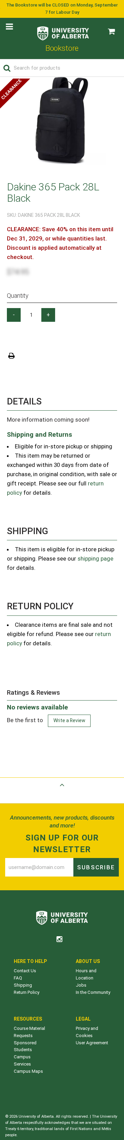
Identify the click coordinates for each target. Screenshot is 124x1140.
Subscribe (96, 867)
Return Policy (26, 992)
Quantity (18, 295)
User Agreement (92, 1042)
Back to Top (62, 793)
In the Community (93, 992)
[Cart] (111, 31)
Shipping (23, 985)
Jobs (81, 985)
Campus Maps (28, 1071)
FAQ (18, 977)
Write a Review (69, 720)
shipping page (95, 558)
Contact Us (25, 970)
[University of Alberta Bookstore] (63, 32)
